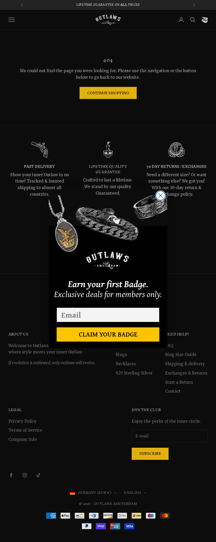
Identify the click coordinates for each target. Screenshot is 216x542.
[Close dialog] (160, 195)
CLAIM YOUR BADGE (108, 334)
